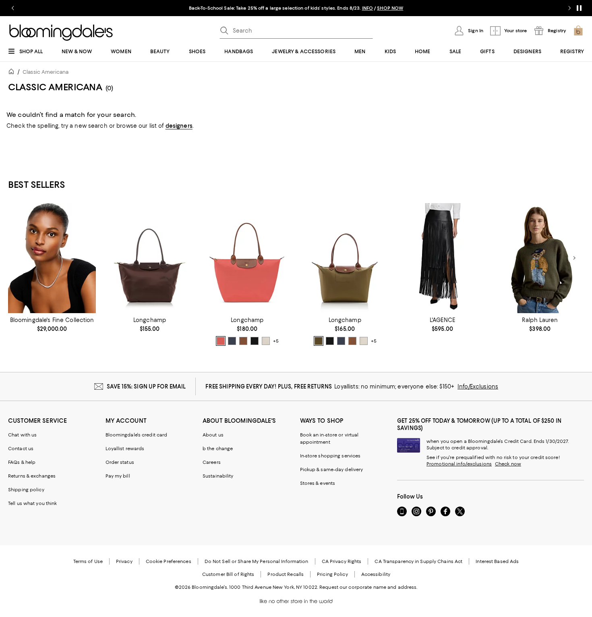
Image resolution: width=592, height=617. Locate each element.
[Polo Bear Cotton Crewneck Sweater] (540, 258)
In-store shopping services (330, 456)
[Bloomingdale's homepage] (13, 73)
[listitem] (296, 8)
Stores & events (317, 483)
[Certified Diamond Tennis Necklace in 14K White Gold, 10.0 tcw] (52, 258)
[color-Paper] (266, 341)
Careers (212, 462)
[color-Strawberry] (221, 341)
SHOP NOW (390, 8)
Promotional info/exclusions (459, 464)
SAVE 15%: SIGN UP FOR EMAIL (146, 386)
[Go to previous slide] (13, 8)
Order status (120, 462)
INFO (367, 8)
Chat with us (22, 435)
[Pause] (579, 8)
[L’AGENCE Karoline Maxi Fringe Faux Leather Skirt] (442, 258)
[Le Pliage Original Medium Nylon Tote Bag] (345, 258)
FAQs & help (21, 462)
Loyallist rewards (125, 448)
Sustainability (218, 476)
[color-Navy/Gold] (232, 341)
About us (213, 435)
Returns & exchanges (32, 476)
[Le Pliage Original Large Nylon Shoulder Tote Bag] (247, 258)
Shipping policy (26, 489)
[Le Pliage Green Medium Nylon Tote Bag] (149, 258)
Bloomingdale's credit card (137, 435)
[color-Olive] (319, 341)
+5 (276, 341)
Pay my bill (118, 476)
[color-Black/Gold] (254, 341)
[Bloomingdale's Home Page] (61, 33)
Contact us (20, 448)
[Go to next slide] (569, 8)
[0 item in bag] (578, 31)
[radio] (220, 341)
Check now (508, 464)
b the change (218, 448)
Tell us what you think (32, 503)
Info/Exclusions (477, 386)
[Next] (574, 257)
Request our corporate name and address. (368, 587)
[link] (52, 324)
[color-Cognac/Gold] (243, 341)
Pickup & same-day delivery (331, 469)
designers (179, 126)
